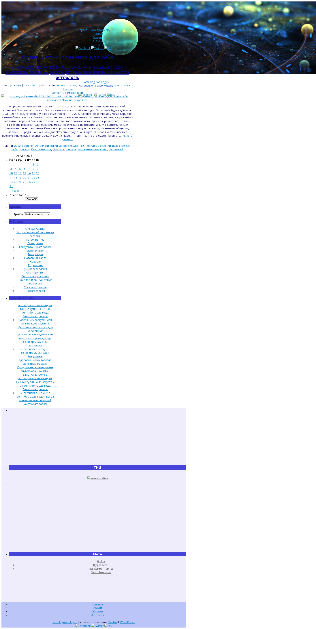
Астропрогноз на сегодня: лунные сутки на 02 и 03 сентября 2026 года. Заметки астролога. (35, 310)
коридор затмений (98, 145)
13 (24, 173)
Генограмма (35, 243)
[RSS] (108, 48)
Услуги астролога (35, 287)
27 (24, 182)
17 (11, 177)
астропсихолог (68, 145)
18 (15, 177)
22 (33, 177)
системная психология (92, 149)
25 (15, 182)
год (82, 145)
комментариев (101, 568)
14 (29, 173)
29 (33, 182)
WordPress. (127, 622)
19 (20, 177)
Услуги (97, 37)
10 (11, 173)
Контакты (97, 44)
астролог (28, 145)
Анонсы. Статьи (66, 85)
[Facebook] (83, 48)
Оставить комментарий (67, 92)
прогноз (24, 149)
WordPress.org (101, 572)
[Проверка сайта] (97, 478)
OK (32, 199)
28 (29, 182)
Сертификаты (35, 272)
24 (11, 182)
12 (20, 173)
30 (37, 182)
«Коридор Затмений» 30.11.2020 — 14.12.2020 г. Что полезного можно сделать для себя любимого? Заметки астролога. (67, 72)
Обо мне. (98, 41)
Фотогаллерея (35, 290)
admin (17, 85)
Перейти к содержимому (93, 30)
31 (11, 186)
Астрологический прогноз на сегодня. (35, 234)
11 (15, 173)
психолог (58, 149)
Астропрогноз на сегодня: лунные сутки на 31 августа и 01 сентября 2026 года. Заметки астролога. (35, 383)
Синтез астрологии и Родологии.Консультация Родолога (35, 279)
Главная (97, 33)
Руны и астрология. (35, 269)
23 (37, 177)
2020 (17, 145)
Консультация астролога (113, 85)
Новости (67, 89)
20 (24, 177)
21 (29, 177)
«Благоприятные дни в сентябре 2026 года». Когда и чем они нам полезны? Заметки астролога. (35, 398)
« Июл (16, 190)
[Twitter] (97, 48)
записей (101, 565)
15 (33, 173)
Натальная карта (35, 258)
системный (116, 149)
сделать (71, 149)
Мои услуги (35, 254)
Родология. (35, 265)
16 (37, 173)
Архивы (18, 214)
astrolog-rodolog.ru (96, 82)
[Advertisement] (97, 438)
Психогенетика (41, 149)
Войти (101, 561)
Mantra (112, 622)
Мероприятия (35, 250)
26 (20, 182)
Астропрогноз (87, 85)
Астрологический (46, 145)
